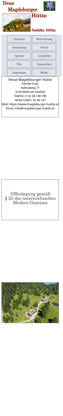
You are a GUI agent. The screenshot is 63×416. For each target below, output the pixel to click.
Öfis (19, 64)
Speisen (19, 55)
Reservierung (44, 39)
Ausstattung (19, 47)
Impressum (19, 72)
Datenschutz (44, 64)
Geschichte (44, 55)
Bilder (44, 72)
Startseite (19, 39)
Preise (44, 47)
